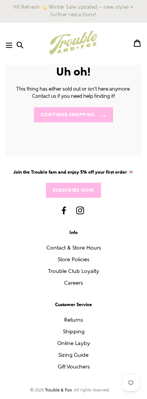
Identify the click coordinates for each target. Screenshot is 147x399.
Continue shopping (68, 114)
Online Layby (73, 343)
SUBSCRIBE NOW (73, 190)
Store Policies (73, 259)
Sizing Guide (73, 355)
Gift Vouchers (74, 367)
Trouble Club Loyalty (73, 271)
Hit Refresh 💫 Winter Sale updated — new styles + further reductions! (73, 11)
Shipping (73, 331)
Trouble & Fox (58, 390)
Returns (73, 320)
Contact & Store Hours (73, 248)
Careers (73, 283)
